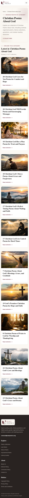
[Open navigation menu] (26, 2)
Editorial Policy (5, 467)
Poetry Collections (5, 444)
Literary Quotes (5, 455)
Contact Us (4, 472)
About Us (3, 464)
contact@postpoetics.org (8, 435)
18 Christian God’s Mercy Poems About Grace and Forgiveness (13, 176)
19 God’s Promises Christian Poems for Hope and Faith (14, 304)
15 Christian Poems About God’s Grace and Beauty (13, 399)
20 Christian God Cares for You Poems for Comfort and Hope (13, 79)
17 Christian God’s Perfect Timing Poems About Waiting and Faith (14, 208)
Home (4, 11)
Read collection (7, 85)
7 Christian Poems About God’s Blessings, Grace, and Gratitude (13, 273)
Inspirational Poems (6, 452)
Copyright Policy (5, 481)
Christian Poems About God (14, 11)
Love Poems (4, 447)
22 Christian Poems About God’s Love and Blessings (13, 369)
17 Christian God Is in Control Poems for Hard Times (14, 239)
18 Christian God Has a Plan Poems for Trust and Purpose (14, 142)
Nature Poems (4, 450)
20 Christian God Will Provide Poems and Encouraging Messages (14, 111)
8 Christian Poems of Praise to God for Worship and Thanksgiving (14, 335)
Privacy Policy (4, 483)
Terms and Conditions (6, 486)
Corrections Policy (5, 469)
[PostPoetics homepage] (8, 3)
